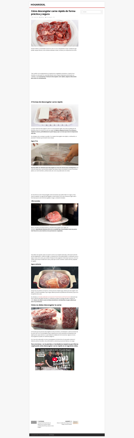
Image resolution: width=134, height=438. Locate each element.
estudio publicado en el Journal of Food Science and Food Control (55, 297)
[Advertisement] (54, 62)
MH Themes (51, 434)
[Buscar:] (91, 12)
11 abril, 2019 (35, 17)
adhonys (42, 17)
